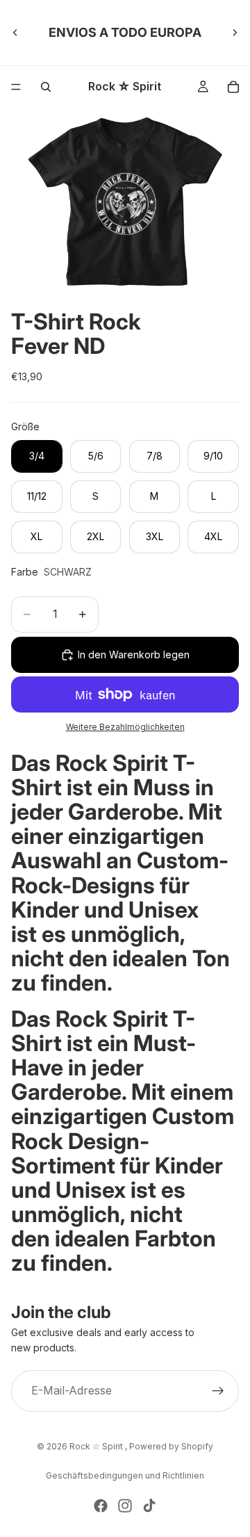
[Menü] (16, 87)
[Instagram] (125, 1505)
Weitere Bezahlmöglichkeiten (125, 727)
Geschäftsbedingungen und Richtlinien (125, 1475)
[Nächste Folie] (234, 32)
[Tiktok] (149, 1505)
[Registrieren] (218, 1390)
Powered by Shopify (171, 1446)
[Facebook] (100, 1505)
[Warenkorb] (233, 87)
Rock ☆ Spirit (97, 1446)
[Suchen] (46, 87)
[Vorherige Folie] (15, 32)
